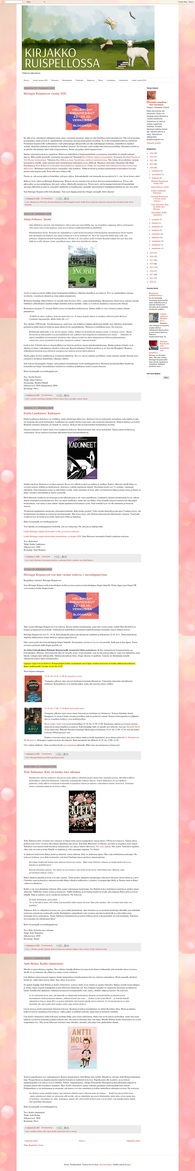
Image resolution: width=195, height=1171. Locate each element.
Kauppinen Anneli (74, 202)
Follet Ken (43, 202)
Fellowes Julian (58, 399)
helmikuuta (156, 244)
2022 (152, 160)
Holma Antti (42, 1131)
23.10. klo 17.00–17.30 (64, 708)
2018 (152, 256)
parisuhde (73, 399)
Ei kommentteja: (47, 198)
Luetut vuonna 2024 (40, 80)
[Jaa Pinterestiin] (68, 198)
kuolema (54, 560)
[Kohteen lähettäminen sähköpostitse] (58, 198)
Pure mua (100, 846)
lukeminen (102, 202)
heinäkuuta (156, 226)
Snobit (85, 399)
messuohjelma (69, 745)
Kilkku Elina (85, 202)
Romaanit (55, 80)
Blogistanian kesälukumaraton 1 (156, 294)
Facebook (97, 642)
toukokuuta (156, 234)
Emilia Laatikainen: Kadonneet (42, 413)
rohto (81, 949)
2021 (152, 164)
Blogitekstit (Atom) (36, 1145)
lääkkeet (75, 949)
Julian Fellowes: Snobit (37, 219)
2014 (152, 271)
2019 (152, 253)
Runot (100, 80)
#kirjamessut (34, 202)
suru (81, 560)
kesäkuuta (156, 230)
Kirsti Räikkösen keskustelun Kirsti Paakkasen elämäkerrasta (61, 165)
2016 (152, 263)
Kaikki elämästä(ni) (59, 1131)
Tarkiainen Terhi (101, 949)
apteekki (41, 949)
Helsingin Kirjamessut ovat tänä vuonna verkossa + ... (159, 198)
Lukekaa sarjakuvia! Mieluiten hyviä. (164, 317)
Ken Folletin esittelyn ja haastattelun (97, 157)
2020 (152, 167)
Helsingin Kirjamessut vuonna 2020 (45, 93)
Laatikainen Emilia (65, 560)
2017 (152, 260)
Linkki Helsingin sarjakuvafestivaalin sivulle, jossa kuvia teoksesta (51, 531)
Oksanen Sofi (111, 202)
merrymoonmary (105, 1164)
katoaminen (47, 560)
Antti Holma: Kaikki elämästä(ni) (43, 963)
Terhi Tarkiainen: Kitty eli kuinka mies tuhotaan (52, 772)
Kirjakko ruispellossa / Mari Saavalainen (158, 103)
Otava (67, 399)
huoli (32, 560)
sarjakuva (75, 560)
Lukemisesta (123, 80)
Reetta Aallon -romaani (56, 723)
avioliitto (33, 399)
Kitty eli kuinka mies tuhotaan (61, 949)
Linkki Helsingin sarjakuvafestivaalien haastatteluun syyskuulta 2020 (52, 536)
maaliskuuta (156, 241)
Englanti (47, 949)
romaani (79, 399)
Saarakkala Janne (122, 202)
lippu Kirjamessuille (57, 757)
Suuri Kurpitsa (88, 560)
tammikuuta (156, 248)
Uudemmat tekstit (31, 1140)
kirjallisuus (94, 202)
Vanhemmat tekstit (133, 1140)
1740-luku (33, 949)
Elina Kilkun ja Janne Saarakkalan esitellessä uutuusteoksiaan (81, 159)
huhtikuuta (156, 237)
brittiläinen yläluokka (45, 399)
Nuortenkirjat (67, 80)
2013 (152, 274)
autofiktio (33, 1131)
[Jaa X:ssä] (63, 198)
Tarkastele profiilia (154, 143)
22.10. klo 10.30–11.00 (63, 676)
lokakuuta (156, 178)
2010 (152, 282)
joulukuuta (156, 170)
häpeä (49, 1131)
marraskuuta (156, 174)
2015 (152, 267)
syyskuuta (156, 219)
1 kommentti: (46, 556)
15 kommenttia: (47, 754)
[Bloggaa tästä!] (60, 198)
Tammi (92, 949)
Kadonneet (38, 560)
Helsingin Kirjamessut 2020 (57, 202)
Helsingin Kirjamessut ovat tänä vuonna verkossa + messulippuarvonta (65, 574)
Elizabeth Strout (133, 726)
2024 (152, 153)
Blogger (128, 1164)
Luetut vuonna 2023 (139, 80)
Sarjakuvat (91, 80)
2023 (152, 156)
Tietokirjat (79, 80)
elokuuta (155, 223)
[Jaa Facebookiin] (65, 198)
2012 (152, 278)
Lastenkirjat (111, 80)
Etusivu (26, 80)
